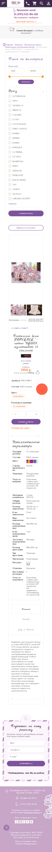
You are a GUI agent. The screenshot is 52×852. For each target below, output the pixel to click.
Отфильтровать (26, 213)
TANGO (16, 189)
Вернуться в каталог (26, 228)
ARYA (15, 100)
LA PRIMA (17, 152)
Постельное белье (32, 45)
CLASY (15, 119)
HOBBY (16, 133)
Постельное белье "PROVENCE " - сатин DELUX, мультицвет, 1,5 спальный (26, 343)
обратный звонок (32, 812)
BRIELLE (16, 110)
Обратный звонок (25, 22)
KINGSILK (17, 147)
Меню (3, 3)
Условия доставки (20, 428)
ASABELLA (17, 105)
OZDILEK (17, 170)
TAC (14, 184)
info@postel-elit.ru (28, 798)
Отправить (24, 763)
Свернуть (12, 203)
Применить (26, 82)
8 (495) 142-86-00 (26, 14)
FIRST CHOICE (19, 128)
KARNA (15, 142)
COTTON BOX (19, 124)
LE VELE (16, 156)
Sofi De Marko (19, 180)
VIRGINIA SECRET (21, 198)
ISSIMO (16, 138)
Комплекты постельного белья (19, 47)
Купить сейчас (26, 422)
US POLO (16, 194)
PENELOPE (17, 175)
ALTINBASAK (18, 96)
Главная (9, 45)
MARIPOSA (17, 161)
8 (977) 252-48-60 (28, 804)
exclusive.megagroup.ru (26, 843)
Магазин (18, 45)
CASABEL (17, 115)
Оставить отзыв (18, 328)
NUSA (15, 166)
